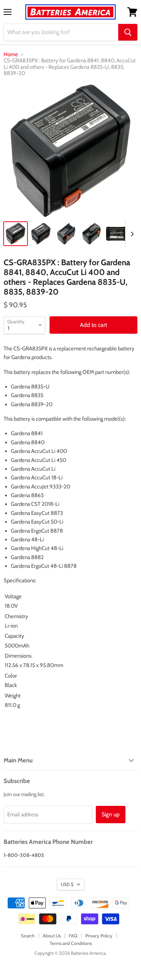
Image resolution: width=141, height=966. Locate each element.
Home (11, 54)
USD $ (67, 884)
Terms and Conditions (71, 943)
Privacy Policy (98, 935)
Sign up (111, 814)
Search (28, 935)
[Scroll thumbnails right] (131, 234)
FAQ (73, 935)
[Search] (127, 32)
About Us (52, 935)
